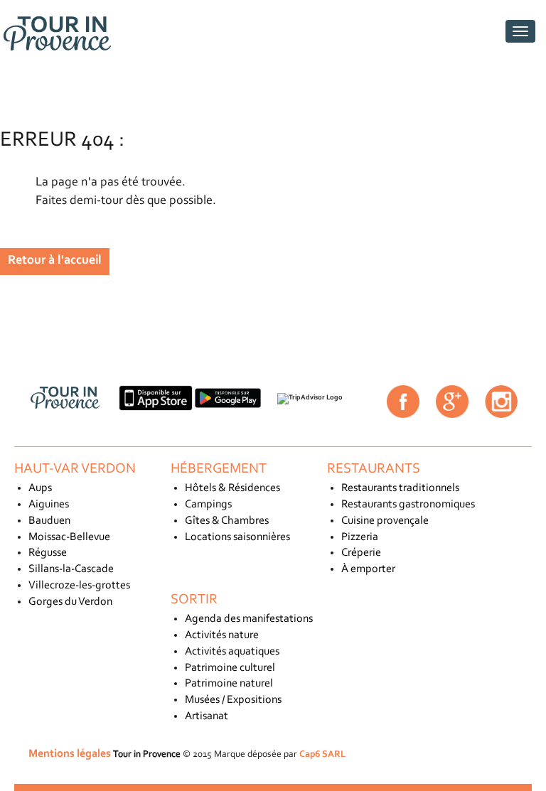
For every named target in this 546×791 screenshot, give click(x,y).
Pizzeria (359, 537)
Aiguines (48, 504)
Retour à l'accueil (55, 260)
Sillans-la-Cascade (71, 569)
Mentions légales (69, 754)
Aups (40, 488)
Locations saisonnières (237, 537)
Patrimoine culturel (230, 668)
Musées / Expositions (233, 700)
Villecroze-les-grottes (79, 585)
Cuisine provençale (385, 521)
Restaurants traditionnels (400, 488)
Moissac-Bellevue (69, 537)
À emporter (368, 569)
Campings (208, 504)
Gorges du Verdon (70, 602)
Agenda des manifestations (249, 619)
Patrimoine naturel (229, 683)
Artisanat (206, 716)
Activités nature (222, 635)
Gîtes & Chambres (227, 521)
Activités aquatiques (232, 651)
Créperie (361, 553)
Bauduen (49, 521)
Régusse (47, 553)
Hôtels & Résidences (232, 488)
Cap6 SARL (322, 754)
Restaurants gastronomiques (408, 504)
